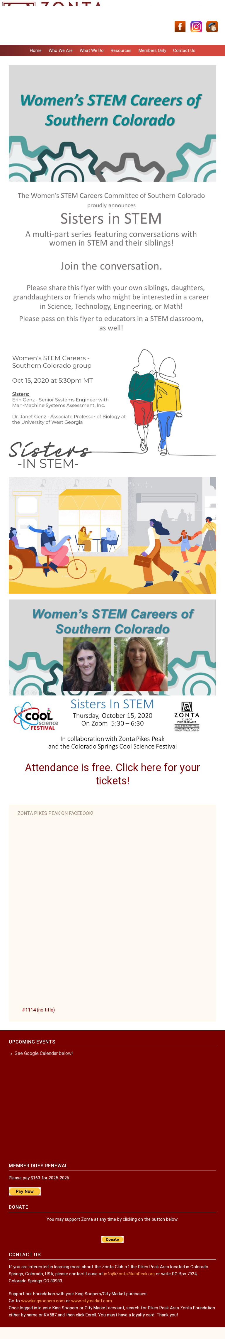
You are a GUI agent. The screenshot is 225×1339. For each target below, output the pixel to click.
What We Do (92, 50)
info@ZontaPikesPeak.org (129, 1273)
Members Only (152, 50)
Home (36, 50)
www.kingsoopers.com (43, 1300)
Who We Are (61, 50)
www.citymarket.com (91, 1300)
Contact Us (184, 50)
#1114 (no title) (38, 1010)
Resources (121, 50)
